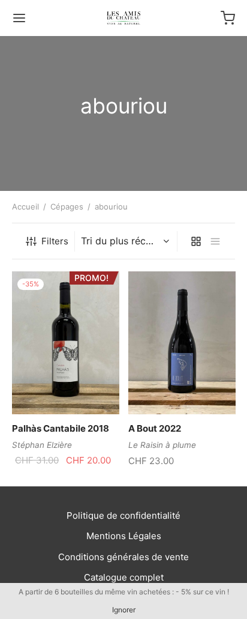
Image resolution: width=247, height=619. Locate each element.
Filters (54, 241)
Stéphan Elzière (42, 445)
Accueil (25, 206)
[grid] (196, 241)
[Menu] (19, 18)
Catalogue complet (124, 577)
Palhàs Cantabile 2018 (60, 428)
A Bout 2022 (154, 428)
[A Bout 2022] (182, 342)
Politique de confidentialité (123, 515)
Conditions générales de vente (123, 557)
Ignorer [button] (123, 609)
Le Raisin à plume (162, 445)
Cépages (66, 206)
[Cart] (228, 18)
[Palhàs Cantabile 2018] (65, 342)
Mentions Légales (123, 536)
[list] (215, 241)
